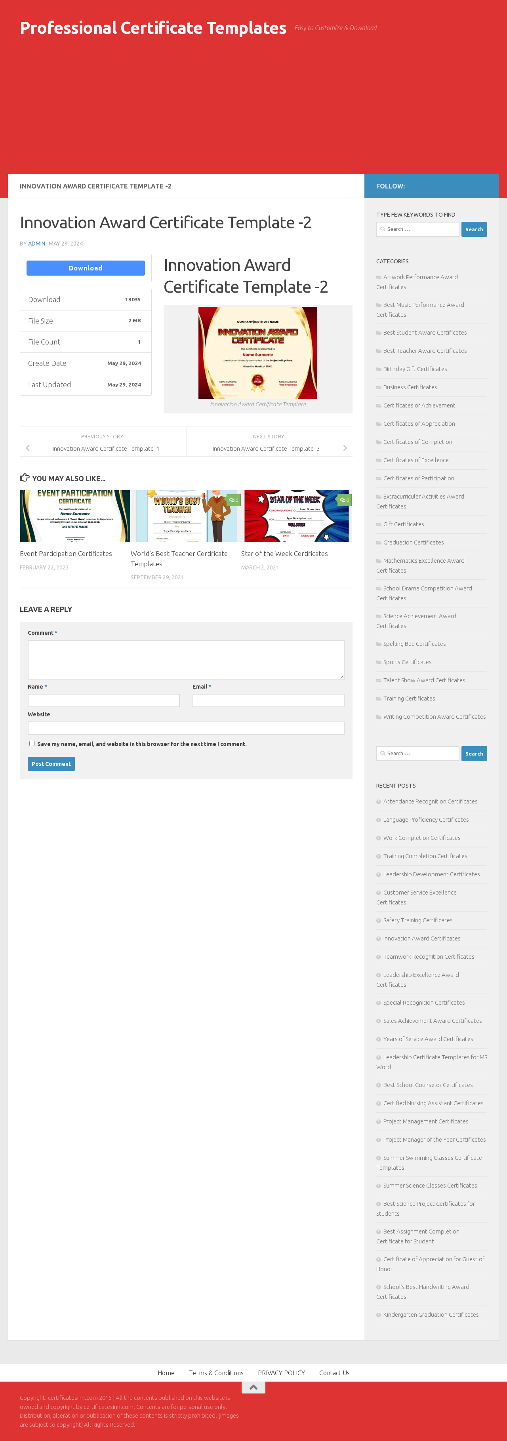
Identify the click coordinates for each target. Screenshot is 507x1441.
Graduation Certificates (413, 542)
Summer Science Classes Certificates (430, 1185)
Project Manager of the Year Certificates (434, 1139)
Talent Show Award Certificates (424, 680)
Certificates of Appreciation (419, 423)
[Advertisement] (253, 114)
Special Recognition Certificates (424, 1002)
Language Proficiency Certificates (426, 819)
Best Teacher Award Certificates (425, 350)
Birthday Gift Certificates (415, 368)
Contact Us (334, 1372)
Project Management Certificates (426, 1121)
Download (86, 268)
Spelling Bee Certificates (414, 643)
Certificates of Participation (418, 478)
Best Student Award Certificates (425, 332)
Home (166, 1372)
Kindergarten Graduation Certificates (431, 1314)
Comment (42, 633)
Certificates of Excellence (416, 460)
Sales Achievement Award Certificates (432, 1020)
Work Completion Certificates (422, 837)
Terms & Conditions (216, 1372)
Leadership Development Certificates (431, 874)
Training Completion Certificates (425, 856)
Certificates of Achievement (419, 405)
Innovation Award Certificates (422, 938)
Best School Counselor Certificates (428, 1084)
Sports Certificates (407, 662)
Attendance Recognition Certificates (430, 801)
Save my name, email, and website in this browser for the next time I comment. (142, 744)
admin (36, 243)
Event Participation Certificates (66, 553)
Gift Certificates (403, 524)
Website (39, 714)
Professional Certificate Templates (153, 27)
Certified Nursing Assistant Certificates (433, 1103)
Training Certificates (409, 698)
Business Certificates (410, 387)
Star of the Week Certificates (284, 553)
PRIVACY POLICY (281, 1372)
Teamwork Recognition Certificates (429, 956)
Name (37, 686)
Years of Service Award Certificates (428, 1039)
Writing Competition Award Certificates (434, 716)
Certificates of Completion (417, 441)
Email (202, 686)
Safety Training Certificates (418, 920)
